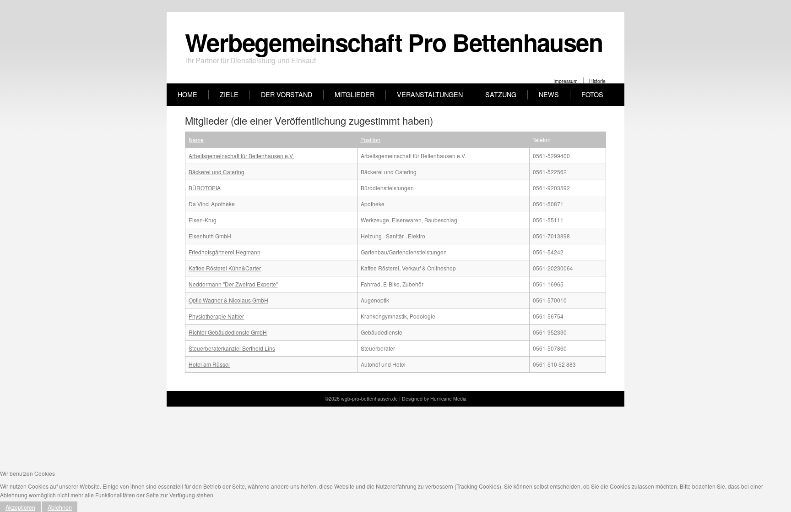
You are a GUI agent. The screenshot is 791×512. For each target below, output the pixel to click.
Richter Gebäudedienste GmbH (228, 332)
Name (196, 139)
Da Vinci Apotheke (212, 204)
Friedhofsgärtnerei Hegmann (224, 252)
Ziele (229, 94)
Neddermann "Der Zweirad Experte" (233, 284)
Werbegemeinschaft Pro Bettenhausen (393, 42)
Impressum (565, 80)
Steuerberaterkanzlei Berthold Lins (232, 348)
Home (187, 94)
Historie (597, 80)
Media (459, 398)
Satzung (500, 94)
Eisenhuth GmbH (210, 236)
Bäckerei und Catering (216, 172)
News (549, 94)
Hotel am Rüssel (209, 364)
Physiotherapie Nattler (216, 316)
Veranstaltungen (430, 94)
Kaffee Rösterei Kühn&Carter (225, 268)
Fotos (592, 94)
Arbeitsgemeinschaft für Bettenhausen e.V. (241, 156)
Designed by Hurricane (427, 398)
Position (370, 139)
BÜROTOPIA (205, 188)
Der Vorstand (286, 94)
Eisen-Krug (203, 220)
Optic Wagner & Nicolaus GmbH (228, 300)
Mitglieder (354, 94)
